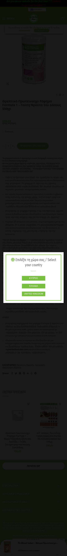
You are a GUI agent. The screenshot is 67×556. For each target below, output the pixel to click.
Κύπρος (33, 278)
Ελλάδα (33, 286)
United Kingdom (33, 293)
